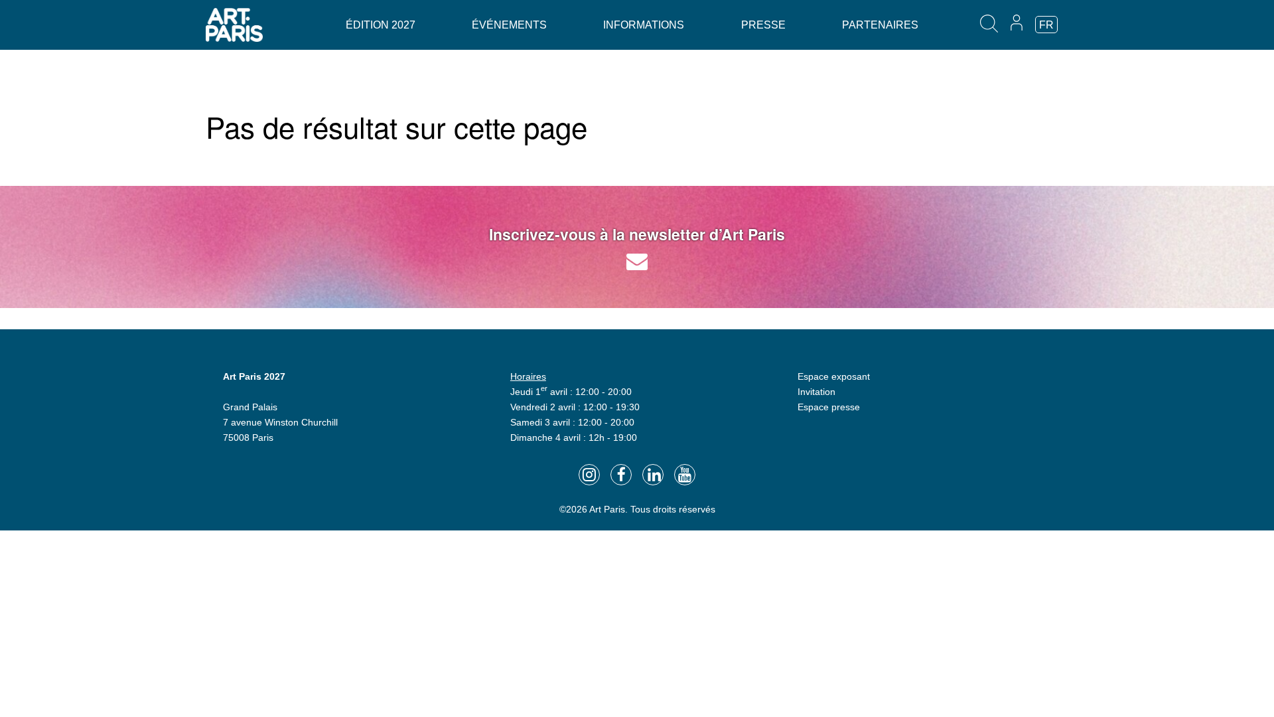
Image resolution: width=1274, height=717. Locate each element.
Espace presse (829, 407)
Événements (509, 25)
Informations (643, 25)
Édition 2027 (380, 25)
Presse (763, 25)
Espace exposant (834, 376)
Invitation (816, 391)
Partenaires (880, 25)
